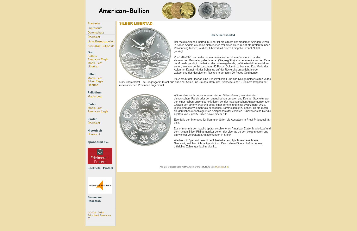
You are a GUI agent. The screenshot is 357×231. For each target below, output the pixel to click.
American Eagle (98, 59)
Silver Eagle (95, 81)
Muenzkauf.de (222, 167)
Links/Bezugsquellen (101, 41)
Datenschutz (96, 32)
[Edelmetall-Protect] (100, 163)
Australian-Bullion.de (101, 46)
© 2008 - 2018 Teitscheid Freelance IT (99, 215)
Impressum (95, 28)
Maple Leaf (95, 63)
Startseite (94, 23)
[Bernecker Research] (100, 192)
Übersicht (94, 36)
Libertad (93, 66)
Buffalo (92, 56)
